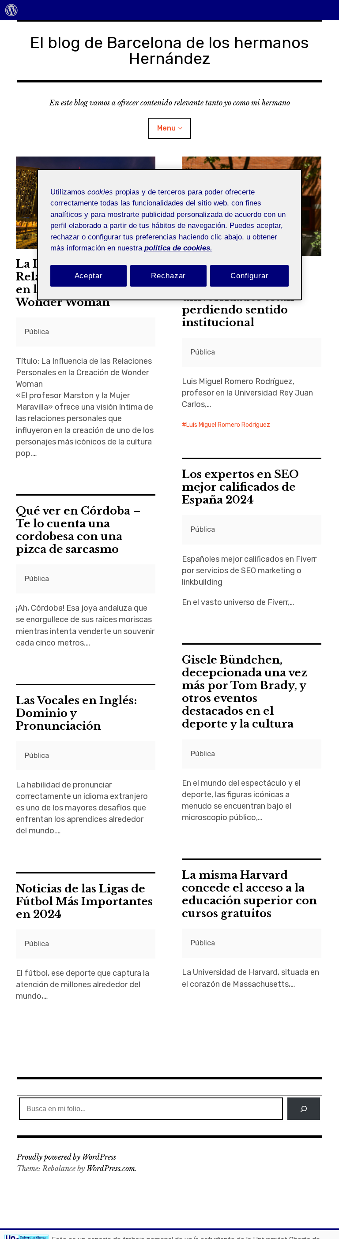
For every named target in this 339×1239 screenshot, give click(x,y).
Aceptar (89, 276)
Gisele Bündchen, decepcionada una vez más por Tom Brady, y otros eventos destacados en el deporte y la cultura (244, 691)
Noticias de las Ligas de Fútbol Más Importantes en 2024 (84, 901)
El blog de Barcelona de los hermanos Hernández (169, 50)
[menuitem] (11, 10)
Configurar (249, 276)
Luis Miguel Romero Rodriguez (228, 425)
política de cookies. (178, 248)
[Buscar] (303, 1108)
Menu (166, 128)
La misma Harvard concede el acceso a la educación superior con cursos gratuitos (249, 894)
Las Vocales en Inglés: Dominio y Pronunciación (76, 713)
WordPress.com (111, 1168)
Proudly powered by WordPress (66, 1157)
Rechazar (168, 276)
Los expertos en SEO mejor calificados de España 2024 (240, 487)
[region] (169, 235)
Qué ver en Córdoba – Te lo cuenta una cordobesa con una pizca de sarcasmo (78, 530)
